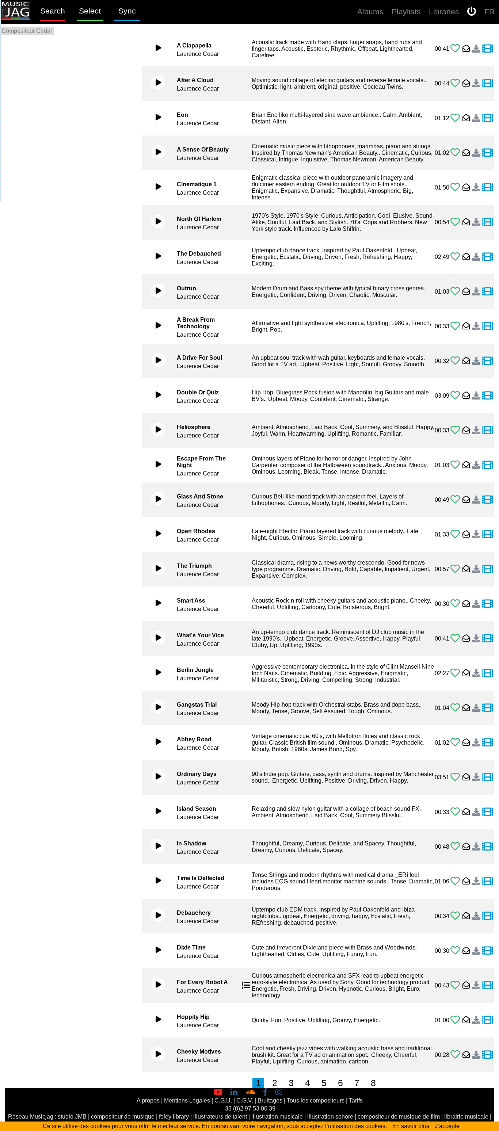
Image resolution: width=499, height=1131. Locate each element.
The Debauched (199, 254)
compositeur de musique (123, 1116)
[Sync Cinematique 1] (487, 187)
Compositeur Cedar (26, 31)
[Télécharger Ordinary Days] (475, 777)
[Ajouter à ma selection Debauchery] (455, 916)
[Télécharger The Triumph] (475, 569)
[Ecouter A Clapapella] (154, 48)
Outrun (186, 288)
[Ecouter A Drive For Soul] (154, 361)
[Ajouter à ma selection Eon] (455, 118)
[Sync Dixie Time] (487, 951)
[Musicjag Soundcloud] (252, 1092)
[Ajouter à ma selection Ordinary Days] (455, 777)
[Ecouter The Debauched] (154, 257)
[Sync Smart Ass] (487, 604)
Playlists (406, 11)
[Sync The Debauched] (487, 257)
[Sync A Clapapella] (487, 49)
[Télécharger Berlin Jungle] (475, 673)
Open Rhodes (196, 531)
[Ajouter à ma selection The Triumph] (455, 569)
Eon (182, 115)
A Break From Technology (196, 323)
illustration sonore (330, 1116)
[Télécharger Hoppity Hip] (475, 1020)
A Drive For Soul (199, 358)
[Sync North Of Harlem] (487, 222)
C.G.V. (244, 1100)
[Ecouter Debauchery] (154, 916)
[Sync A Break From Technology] (487, 326)
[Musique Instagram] (280, 1092)
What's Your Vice (200, 635)
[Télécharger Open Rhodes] (475, 534)
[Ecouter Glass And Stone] (154, 499)
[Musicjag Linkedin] (236, 1092)
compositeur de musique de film (399, 1116)
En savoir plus (410, 1126)
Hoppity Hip (193, 1017)
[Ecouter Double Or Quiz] (154, 395)
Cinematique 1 (197, 184)
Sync (127, 11)
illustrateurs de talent (220, 1116)
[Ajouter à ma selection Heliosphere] (455, 430)
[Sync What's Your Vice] (487, 638)
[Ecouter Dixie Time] (154, 950)
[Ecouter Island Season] (154, 812)
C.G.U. (223, 1100)
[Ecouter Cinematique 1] (154, 187)
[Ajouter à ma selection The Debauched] (455, 257)
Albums (370, 11)
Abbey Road (194, 739)
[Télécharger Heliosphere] (475, 430)
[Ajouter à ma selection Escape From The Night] (455, 465)
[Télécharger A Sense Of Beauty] (475, 153)
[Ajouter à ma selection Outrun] (455, 291)
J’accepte (447, 1126)
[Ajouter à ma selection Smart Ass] (455, 604)
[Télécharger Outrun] (475, 292)
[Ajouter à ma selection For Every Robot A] (455, 985)
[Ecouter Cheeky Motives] (154, 1055)
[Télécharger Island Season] (475, 812)
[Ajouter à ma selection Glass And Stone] (455, 500)
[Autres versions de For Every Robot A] (246, 985)
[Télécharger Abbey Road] (475, 743)
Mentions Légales (187, 1100)
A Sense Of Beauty (203, 149)
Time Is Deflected (200, 878)
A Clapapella (194, 45)
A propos (148, 1100)
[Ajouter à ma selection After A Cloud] (455, 83)
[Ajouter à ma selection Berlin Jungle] (455, 673)
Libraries (444, 11)
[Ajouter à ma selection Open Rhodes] (455, 534)
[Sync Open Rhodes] (487, 534)
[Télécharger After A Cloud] (475, 83)
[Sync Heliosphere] (487, 430)
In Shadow (191, 843)
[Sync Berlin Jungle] (487, 673)
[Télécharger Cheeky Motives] (475, 1055)
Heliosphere (193, 427)
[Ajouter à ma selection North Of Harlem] (455, 222)
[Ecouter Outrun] (154, 291)
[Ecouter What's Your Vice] (154, 638)
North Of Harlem (199, 219)
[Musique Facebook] (267, 1092)
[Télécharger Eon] (475, 118)
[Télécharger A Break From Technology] (475, 326)
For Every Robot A (202, 982)
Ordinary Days (197, 774)
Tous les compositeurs (315, 1100)
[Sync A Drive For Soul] (487, 361)
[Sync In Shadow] (487, 847)
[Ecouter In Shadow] (154, 846)
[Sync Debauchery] (487, 916)
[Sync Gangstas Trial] (487, 708)
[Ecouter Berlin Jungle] (154, 673)
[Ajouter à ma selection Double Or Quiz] (455, 395)
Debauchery (194, 913)
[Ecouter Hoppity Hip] (154, 1020)
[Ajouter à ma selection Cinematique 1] (455, 187)
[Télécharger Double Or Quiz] (475, 396)
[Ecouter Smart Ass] (154, 604)
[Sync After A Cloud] (487, 83)
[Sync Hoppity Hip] (487, 1020)
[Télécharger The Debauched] (475, 257)
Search (52, 11)
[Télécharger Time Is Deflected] (475, 881)
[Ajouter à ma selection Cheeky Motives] (455, 1055)
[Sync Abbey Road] (487, 742)
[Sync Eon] (487, 118)
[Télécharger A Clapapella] (475, 49)
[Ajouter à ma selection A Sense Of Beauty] (455, 153)
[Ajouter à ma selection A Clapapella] (455, 49)
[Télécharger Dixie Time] (475, 951)
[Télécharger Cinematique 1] (475, 188)
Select (90, 11)
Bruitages (270, 1100)
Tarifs (356, 1100)
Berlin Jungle (195, 670)
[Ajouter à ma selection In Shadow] (455, 846)
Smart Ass (191, 600)
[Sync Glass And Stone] (487, 500)
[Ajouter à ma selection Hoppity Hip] (455, 1020)
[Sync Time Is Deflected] (487, 881)
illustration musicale (277, 1116)
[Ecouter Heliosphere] (154, 430)
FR (489, 11)
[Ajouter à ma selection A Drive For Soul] (455, 361)
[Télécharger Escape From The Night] (475, 465)
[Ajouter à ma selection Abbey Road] (455, 742)
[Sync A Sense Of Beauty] (487, 153)
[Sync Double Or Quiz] (487, 396)
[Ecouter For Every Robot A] (154, 985)
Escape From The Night (201, 461)
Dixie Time (191, 947)
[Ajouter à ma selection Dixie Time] (455, 951)
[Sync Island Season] (487, 812)
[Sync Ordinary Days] (487, 777)
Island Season (196, 809)
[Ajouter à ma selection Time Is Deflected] (455, 881)
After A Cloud (195, 80)
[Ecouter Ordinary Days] (154, 777)
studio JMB (72, 1116)
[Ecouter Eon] (154, 118)
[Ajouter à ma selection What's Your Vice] (455, 638)
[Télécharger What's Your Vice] (475, 639)
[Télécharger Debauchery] (475, 916)
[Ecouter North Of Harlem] (154, 222)
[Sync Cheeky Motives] (487, 1055)
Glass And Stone (200, 496)
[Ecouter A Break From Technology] (154, 326)
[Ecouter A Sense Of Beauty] (154, 153)
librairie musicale (466, 1116)
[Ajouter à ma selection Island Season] (455, 812)
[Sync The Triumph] (487, 569)
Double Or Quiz (198, 392)
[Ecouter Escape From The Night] (154, 465)
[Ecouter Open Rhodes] (154, 534)
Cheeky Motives (199, 1051)
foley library (174, 1116)
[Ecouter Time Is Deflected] (154, 881)
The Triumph (194, 566)
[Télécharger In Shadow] (475, 847)
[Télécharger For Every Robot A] (475, 985)
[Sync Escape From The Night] (487, 465)
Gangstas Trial (197, 705)
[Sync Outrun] (487, 291)
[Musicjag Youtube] (220, 1092)
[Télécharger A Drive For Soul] (475, 361)
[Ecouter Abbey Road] (154, 742)
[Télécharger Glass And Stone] (475, 500)
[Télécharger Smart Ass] (475, 604)
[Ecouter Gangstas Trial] (154, 708)
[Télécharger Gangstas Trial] (475, 708)
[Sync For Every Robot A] (487, 985)
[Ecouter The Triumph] (154, 569)
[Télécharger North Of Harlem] (475, 222)
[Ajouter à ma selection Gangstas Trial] (455, 708)
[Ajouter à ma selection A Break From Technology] (455, 326)
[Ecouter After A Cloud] (154, 83)
